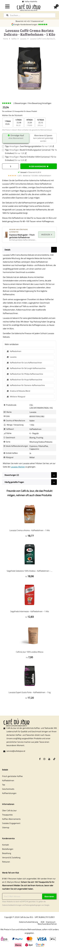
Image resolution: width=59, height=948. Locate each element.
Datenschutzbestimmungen (12, 905)
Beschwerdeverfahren (47, 923)
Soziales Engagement (11, 823)
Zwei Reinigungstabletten (31, 146)
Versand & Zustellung (11, 857)
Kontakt (5, 844)
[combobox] (29, 15)
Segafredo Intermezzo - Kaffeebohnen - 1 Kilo (29, 611)
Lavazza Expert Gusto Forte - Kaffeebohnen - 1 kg (30, 692)
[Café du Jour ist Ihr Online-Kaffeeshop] (29, 7)
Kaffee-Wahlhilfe (30, 1)
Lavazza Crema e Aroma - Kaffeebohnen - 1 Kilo (29, 530)
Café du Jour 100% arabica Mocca (29, 651)
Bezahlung (6, 853)
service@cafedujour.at (15, 750)
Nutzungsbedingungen (33, 905)
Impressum (50, 921)
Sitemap (5, 827)
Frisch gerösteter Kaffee (12, 776)
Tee (3, 784)
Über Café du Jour (9, 810)
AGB (42, 921)
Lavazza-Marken (18, 466)
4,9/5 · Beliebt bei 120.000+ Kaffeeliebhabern (29, 175)
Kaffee (14, 38)
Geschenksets (8, 788)
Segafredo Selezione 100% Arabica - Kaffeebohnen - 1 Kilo (29, 570)
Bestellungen (7, 848)
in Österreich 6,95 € (30, 172)
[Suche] (7, 15)
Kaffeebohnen (8, 780)
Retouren (6, 861)
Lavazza (23, 38)
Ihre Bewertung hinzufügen (39, 103)
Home (5, 38)
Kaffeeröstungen (9, 793)
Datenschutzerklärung (28, 921)
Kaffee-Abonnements (11, 818)
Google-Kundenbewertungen (26, 24)
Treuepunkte (7, 814)
